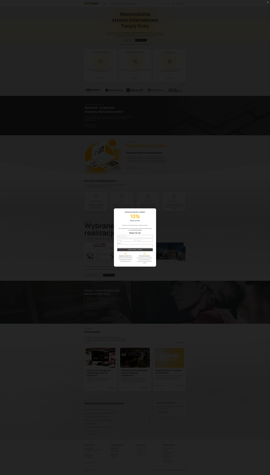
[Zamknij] (268, 2)
